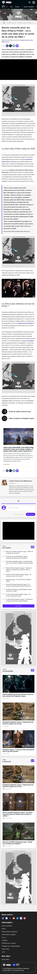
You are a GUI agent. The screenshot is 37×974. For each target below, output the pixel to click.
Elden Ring (6, 464)
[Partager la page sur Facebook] (7, 45)
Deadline (31, 340)
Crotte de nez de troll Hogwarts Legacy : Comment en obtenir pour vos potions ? (17, 557)
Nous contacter (7, 926)
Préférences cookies (9, 943)
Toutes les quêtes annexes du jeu (20, 411)
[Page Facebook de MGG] (3, 918)
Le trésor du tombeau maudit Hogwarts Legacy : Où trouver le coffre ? (19, 590)
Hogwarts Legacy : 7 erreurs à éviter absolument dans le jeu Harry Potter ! (18, 750)
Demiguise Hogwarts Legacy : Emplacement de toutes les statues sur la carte (18, 722)
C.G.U (4, 937)
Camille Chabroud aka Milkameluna (20, 481)
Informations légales (9, 934)
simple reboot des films (25, 323)
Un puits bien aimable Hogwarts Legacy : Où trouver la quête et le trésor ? (18, 595)
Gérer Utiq (5, 949)
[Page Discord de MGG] (6, 918)
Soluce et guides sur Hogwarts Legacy (21, 418)
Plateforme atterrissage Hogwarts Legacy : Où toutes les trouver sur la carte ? (18, 575)
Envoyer (31, 514)
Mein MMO (5, 959)
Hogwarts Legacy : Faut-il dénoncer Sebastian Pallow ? (18, 580)
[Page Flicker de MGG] (21, 918)
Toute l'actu (18, 606)
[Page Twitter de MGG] (10, 918)
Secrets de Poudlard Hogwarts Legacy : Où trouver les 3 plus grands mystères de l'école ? (18, 585)
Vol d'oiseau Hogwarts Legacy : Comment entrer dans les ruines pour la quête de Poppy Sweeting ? (19, 563)
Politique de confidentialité (11, 946)
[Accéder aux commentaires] (17, 45)
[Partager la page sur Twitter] (10, 45)
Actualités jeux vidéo (11, 22)
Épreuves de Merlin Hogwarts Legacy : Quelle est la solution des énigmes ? (19, 552)
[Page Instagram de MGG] (24, 918)
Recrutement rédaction (9, 931)
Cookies (4, 940)
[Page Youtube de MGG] (14, 918)
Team (4, 929)
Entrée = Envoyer (19, 514)
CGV (3, 952)
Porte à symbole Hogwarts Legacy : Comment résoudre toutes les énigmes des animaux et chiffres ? (17, 814)
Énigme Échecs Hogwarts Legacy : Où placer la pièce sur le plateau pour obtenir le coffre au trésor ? (19, 569)
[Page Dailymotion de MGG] (17, 918)
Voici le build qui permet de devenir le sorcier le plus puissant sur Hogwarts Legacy (18, 695)
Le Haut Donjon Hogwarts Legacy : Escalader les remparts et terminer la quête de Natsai (19, 600)
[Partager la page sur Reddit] (13, 45)
